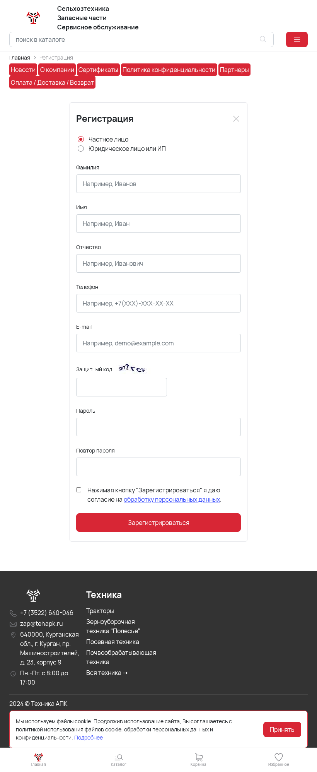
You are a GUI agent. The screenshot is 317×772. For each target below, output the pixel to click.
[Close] (236, 118)
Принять (282, 729)
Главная (19, 57)
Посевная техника (112, 641)
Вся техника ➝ (107, 672)
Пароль (85, 410)
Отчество (88, 247)
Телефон (87, 286)
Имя (81, 207)
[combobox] (141, 39)
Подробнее (88, 737)
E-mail (84, 326)
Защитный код (94, 369)
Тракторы (100, 610)
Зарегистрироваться (158, 522)
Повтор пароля (95, 450)
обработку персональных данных (172, 499)
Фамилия (87, 167)
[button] (297, 39)
